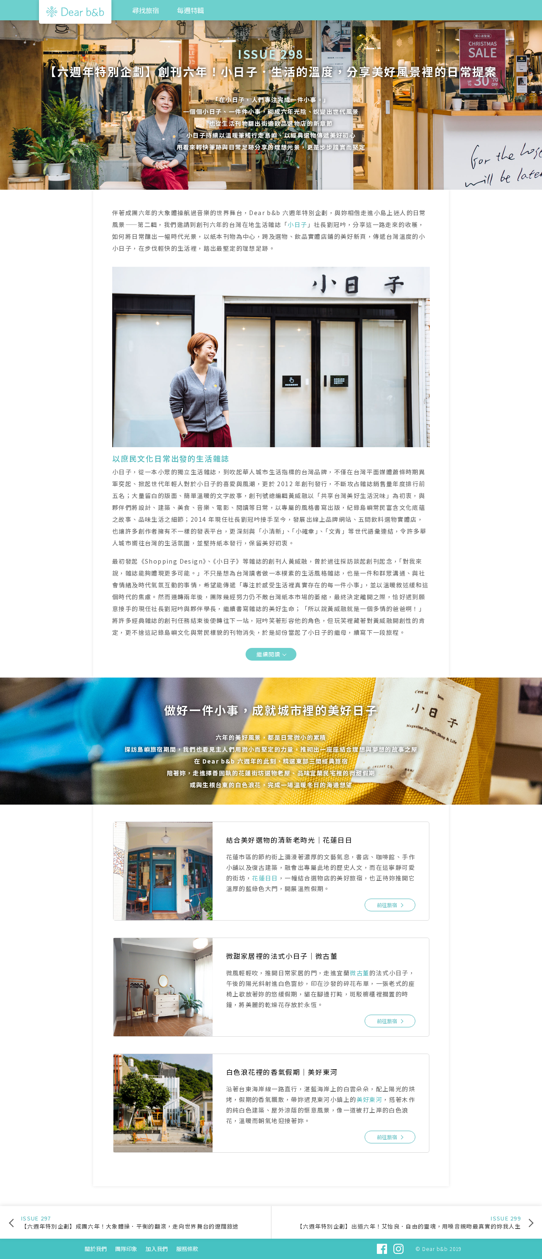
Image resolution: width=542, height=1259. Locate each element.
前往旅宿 (387, 904)
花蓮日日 (265, 878)
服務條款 (187, 1249)
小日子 (297, 224)
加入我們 (157, 1249)
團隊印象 (126, 1249)
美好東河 (370, 1099)
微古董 (359, 972)
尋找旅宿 (145, 10)
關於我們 (96, 1249)
